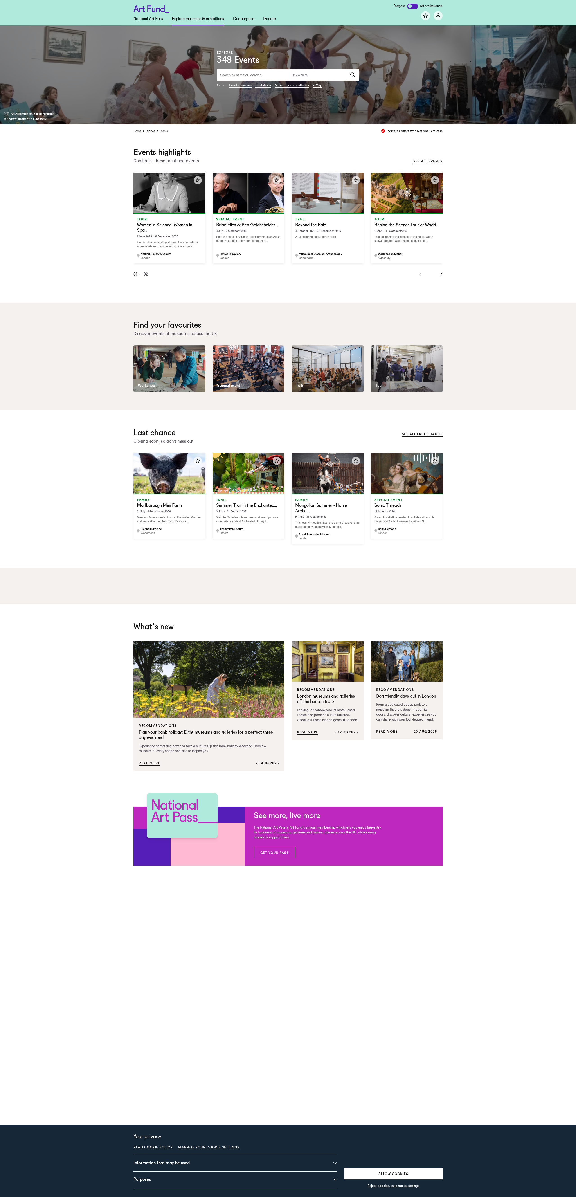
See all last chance (422, 434)
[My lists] (425, 15)
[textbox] (323, 75)
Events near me (240, 85)
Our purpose (243, 19)
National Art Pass (148, 19)
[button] (275, 852)
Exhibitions (263, 85)
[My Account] (438, 15)
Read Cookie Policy (153, 1147)
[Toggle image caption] (7, 114)
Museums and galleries (292, 85)
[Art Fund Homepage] (151, 8)
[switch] (412, 6)
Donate (269, 19)
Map (319, 85)
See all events (428, 161)
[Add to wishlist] (198, 180)
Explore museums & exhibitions (198, 19)
